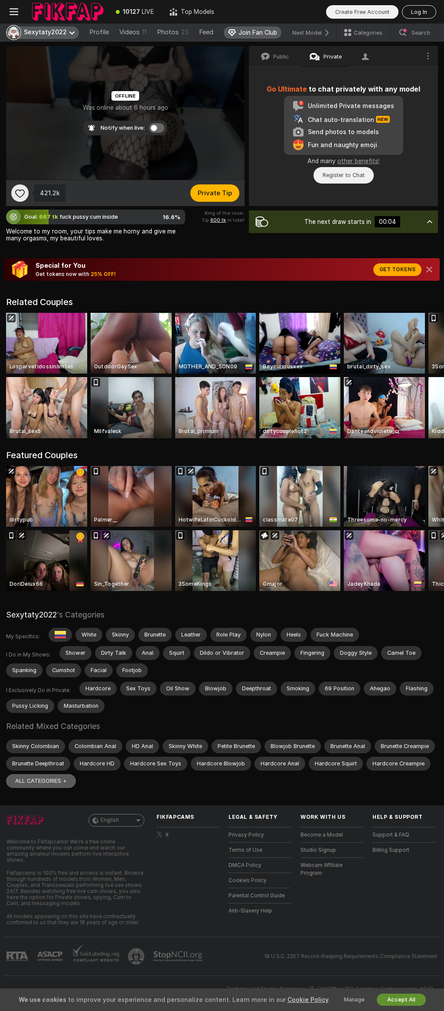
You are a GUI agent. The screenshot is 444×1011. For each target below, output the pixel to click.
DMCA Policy (245, 865)
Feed (206, 32)
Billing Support (390, 850)
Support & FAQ (390, 835)
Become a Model (321, 835)
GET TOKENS (397, 269)
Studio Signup (318, 850)
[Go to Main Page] (68, 11)
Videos (133, 32)
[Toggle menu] (14, 11)
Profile (99, 32)
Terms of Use (245, 850)
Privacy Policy (246, 835)
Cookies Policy (248, 880)
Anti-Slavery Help (250, 911)
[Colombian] (60, 635)
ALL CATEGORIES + (41, 781)
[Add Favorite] (20, 193)
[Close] (429, 269)
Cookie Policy (307, 999)
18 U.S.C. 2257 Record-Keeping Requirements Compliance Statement (350, 956)
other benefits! (358, 161)
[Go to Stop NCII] (178, 956)
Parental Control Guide (257, 896)
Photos (173, 32)
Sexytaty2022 (31, 614)
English (110, 820)
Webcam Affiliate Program (321, 869)
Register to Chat (344, 175)
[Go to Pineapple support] (137, 956)
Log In (419, 12)
